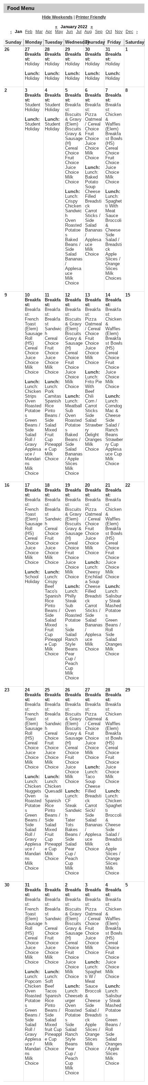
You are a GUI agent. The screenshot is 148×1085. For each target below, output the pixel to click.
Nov (119, 31)
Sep (99, 31)
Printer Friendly (91, 17)
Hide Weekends (57, 17)
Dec (129, 31)
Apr (48, 31)
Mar (39, 31)
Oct (109, 31)
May (59, 31)
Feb (28, 31)
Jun (69, 31)
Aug (88, 31)
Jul (79, 31)
